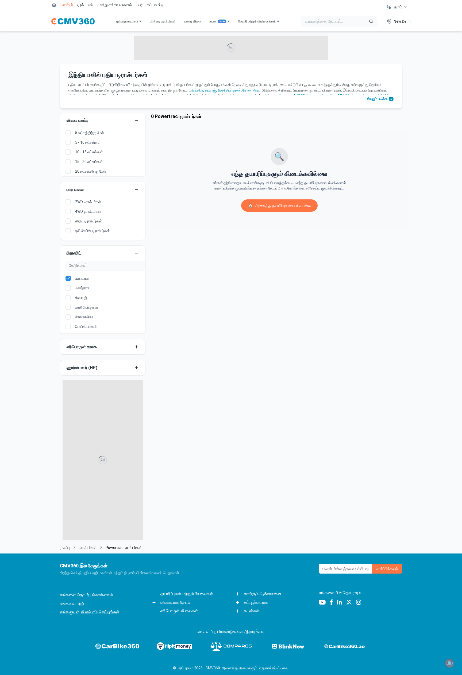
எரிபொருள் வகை (82, 346)
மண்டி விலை (192, 21)
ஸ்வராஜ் (81, 297)
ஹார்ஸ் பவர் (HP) (82, 367)
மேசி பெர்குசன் (229, 90)
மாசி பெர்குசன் (86, 307)
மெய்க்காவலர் (86, 326)
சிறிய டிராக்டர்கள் (88, 221)
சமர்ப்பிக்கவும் (387, 569)
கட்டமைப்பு (155, 5)
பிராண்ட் (74, 253)
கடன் (217, 21)
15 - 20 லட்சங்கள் (89, 162)
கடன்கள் (252, 610)
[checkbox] (68, 132)
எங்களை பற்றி (72, 603)
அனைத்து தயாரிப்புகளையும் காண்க (279, 205)
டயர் (139, 5)
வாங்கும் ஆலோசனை (263, 593)
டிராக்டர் (67, 5)
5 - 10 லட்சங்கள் (88, 142)
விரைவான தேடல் (175, 602)
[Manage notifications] (449, 663)
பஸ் (90, 5)
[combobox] (401, 7)
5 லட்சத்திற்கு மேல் (89, 133)
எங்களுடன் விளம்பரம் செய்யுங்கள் (90, 612)
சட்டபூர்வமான (256, 602)
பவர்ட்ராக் (82, 278)
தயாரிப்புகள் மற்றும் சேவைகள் (186, 593)
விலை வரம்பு (77, 120)
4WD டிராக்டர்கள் (88, 211)
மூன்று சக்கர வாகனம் (115, 5)
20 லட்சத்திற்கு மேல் (90, 171)
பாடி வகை (75, 189)
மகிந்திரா (196, 90)
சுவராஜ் (210, 90)
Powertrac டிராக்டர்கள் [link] (124, 547)
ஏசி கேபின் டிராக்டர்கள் (92, 231)
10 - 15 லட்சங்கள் (89, 152)
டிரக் (80, 5)
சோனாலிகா (251, 90)
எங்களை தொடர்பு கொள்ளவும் (86, 594)
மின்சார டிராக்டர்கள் (163, 21)
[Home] (73, 21)
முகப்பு (65, 547)
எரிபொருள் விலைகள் (179, 610)
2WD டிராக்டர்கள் (88, 202)
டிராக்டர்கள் (88, 547)
